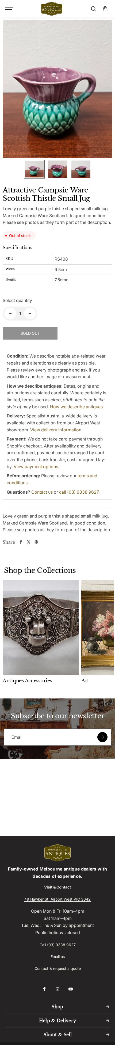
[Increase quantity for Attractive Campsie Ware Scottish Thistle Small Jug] (30, 313)
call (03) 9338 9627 (78, 492)
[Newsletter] (102, 737)
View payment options (36, 466)
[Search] (93, 9)
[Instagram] (57, 989)
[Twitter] (28, 542)
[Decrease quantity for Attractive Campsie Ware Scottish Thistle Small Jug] (10, 313)
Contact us (42, 492)
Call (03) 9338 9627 (58, 944)
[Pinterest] (36, 542)
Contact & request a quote (57, 968)
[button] (105, 9)
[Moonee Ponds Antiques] (51, 9)
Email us (58, 956)
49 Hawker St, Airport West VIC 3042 (57, 899)
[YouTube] (70, 989)
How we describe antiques (76, 406)
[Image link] (57, 852)
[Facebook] (21, 542)
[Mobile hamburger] (10, 9)
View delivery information (55, 429)
